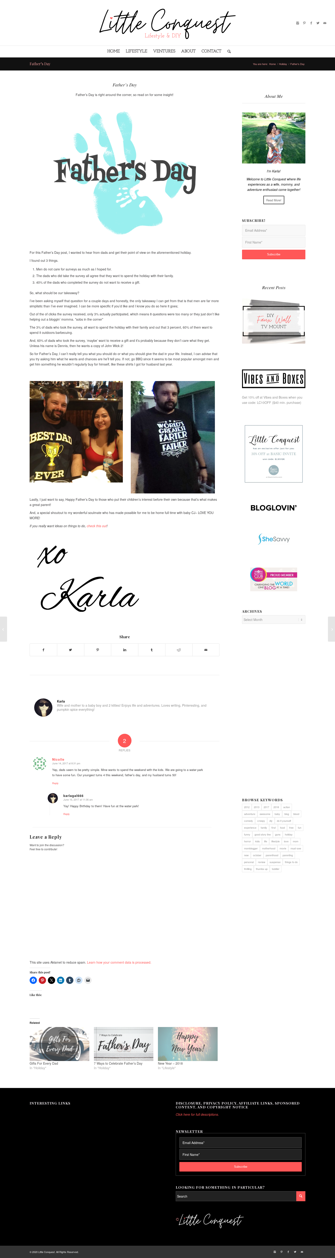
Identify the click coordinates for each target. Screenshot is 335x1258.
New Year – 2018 (170, 1063)
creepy (261, 820)
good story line (263, 834)
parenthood (272, 855)
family (264, 827)
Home (272, 64)
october (257, 855)
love (286, 841)
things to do (291, 862)
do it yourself (284, 820)
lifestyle (275, 841)
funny (247, 834)
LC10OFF (264, 402)
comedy (248, 820)
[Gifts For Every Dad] (59, 1044)
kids (257, 841)
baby (277, 814)
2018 (276, 807)
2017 (266, 807)
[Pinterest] (304, 22)
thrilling (248, 869)
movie (283, 848)
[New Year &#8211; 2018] (188, 1044)
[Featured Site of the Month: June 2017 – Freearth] (331, 629)
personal (249, 862)
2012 (247, 807)
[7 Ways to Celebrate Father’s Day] (124, 1044)
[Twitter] (318, 22)
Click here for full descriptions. (197, 1114)
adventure (249, 814)
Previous (249, 316)
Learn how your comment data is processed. (119, 962)
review (261, 862)
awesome (265, 814)
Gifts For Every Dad (44, 1063)
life (265, 841)
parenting (288, 855)
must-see (296, 848)
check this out (97, 526)
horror (247, 841)
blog (286, 814)
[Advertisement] (273, 713)
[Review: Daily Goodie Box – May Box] (3, 629)
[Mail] (325, 22)
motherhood (268, 848)
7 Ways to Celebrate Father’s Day (118, 1063)
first (273, 827)
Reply (55, 783)
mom (295, 841)
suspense (275, 862)
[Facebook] (311, 22)
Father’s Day (40, 63)
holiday (289, 834)
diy (271, 820)
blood (296, 814)
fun (299, 827)
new (246, 855)
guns (278, 834)
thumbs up (262, 869)
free (291, 827)
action (286, 807)
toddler (275, 869)
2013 (256, 807)
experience (250, 827)
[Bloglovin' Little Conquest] (273, 508)
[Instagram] (297, 22)
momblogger (251, 848)
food (282, 827)
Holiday (283, 64)
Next (298, 316)
